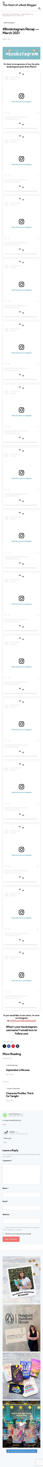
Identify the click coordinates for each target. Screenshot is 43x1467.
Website (6, 1214)
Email (5, 1201)
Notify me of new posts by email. (18, 1234)
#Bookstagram (9, 23)
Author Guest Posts (13, 1088)
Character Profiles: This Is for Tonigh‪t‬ (20, 1094)
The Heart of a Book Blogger (20, 5)
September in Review (18, 1070)
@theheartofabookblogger (22, 1020)
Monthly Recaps (12, 1065)
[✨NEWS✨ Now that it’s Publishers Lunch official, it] (21, 1328)
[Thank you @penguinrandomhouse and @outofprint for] (21, 1376)
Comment (7, 1161)
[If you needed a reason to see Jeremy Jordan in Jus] (21, 1424)
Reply (4, 1124)
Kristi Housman (14, 1114)
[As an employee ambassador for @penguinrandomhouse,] (21, 1280)
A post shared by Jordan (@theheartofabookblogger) (21, 128)
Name (6, 1188)
